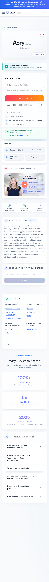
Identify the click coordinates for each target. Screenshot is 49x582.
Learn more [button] (23, 135)
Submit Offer (23, 98)
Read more (31, 6)
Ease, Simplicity (33, 329)
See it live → (39, 54)
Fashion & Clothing (13, 309)
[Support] (45, 12)
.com (8, 336)
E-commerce (32, 312)
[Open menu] (3, 12)
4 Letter (9, 329)
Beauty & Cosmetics (13, 318)
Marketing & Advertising (10, 313)
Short (8, 333)
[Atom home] (13, 13)
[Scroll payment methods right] (42, 105)
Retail (29, 316)
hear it (34, 221)
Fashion (30, 309)
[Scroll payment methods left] (7, 105)
